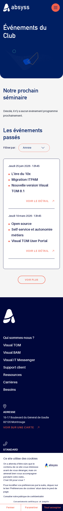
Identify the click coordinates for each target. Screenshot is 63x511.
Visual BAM (12, 352)
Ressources (12, 375)
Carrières (10, 382)
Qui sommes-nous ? (18, 338)
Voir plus (31, 279)
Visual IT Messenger (19, 360)
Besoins (9, 389)
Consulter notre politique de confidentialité (23, 496)
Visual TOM (12, 345)
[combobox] (34, 148)
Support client (14, 367)
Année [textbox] (27, 147)
